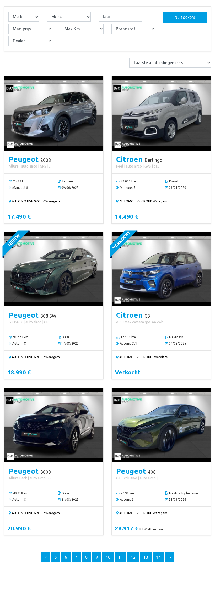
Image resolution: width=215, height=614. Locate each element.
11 (120, 557)
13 (145, 557)
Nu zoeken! (184, 17)
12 (133, 557)
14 (158, 557)
